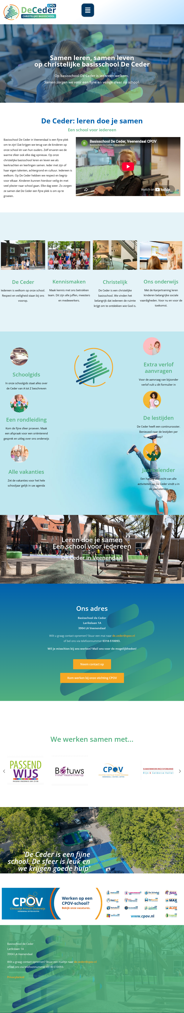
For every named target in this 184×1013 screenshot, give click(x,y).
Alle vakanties (26, 471)
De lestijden (158, 417)
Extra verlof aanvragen (159, 367)
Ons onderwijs (161, 281)
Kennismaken (69, 281)
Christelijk (115, 281)
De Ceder (23, 281)
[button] (4, 771)
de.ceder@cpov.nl (123, 635)
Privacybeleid (15, 977)
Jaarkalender (158, 470)
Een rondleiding (26, 419)
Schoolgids (26, 374)
